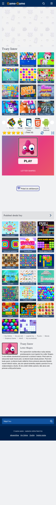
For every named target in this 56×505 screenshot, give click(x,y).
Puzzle (39, 336)
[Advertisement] (24, 26)
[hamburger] (3, 3)
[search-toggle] (43, 3)
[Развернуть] (52, 133)
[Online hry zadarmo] (16, 3)
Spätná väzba (41, 435)
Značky (32, 435)
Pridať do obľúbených (29, 189)
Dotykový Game (10, 338)
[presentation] (4, 122)
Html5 (20, 338)
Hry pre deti (18, 336)
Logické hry (30, 336)
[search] (51, 421)
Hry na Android (31, 338)
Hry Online (8, 336)
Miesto (46, 336)
